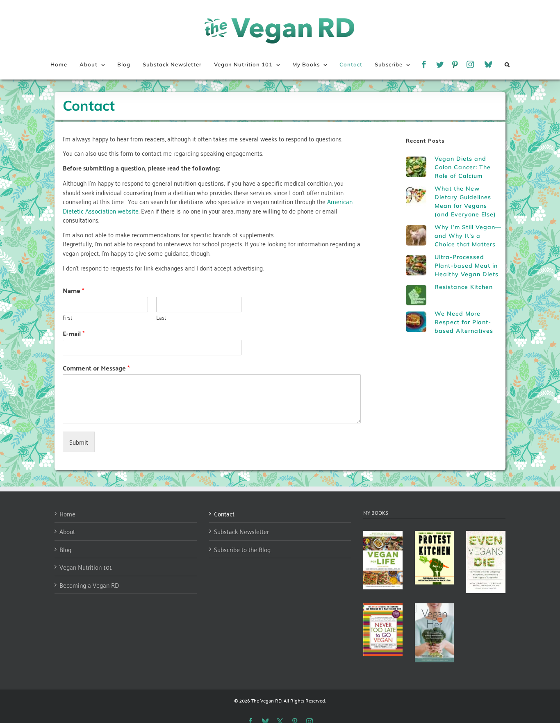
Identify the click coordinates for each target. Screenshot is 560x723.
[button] (507, 64)
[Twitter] (440, 64)
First (67, 317)
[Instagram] (470, 64)
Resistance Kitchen (464, 287)
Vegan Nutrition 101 (85, 567)
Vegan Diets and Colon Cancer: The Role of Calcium (463, 167)
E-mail (73, 333)
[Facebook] (424, 64)
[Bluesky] (488, 64)
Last (161, 317)
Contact (224, 513)
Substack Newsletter (241, 531)
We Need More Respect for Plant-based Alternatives (464, 322)
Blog (65, 549)
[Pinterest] (455, 64)
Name (73, 290)
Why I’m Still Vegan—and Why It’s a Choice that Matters (468, 235)
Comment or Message (96, 368)
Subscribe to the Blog (242, 549)
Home (67, 513)
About (67, 531)
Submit (78, 442)
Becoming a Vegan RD (89, 585)
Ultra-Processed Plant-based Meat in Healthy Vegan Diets (467, 265)
